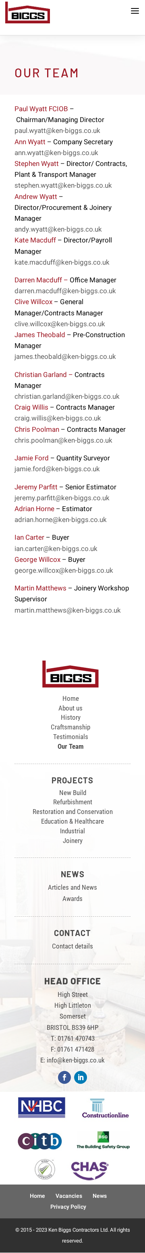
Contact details (72, 946)
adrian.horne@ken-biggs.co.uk (60, 520)
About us (70, 708)
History (71, 717)
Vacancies (69, 1196)
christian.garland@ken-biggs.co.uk (67, 396)
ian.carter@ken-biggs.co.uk (55, 549)
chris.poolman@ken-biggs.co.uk (63, 440)
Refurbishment (72, 802)
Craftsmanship (70, 727)
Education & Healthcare (72, 821)
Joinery (73, 841)
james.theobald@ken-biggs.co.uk (65, 357)
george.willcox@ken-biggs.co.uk (63, 570)
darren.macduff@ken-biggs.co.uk (65, 291)
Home (70, 698)
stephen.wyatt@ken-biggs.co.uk (63, 185)
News (100, 1196)
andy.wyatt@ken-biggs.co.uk (58, 229)
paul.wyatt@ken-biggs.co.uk (57, 131)
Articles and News (72, 887)
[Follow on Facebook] (64, 1077)
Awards (72, 899)
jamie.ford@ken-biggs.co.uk (57, 469)
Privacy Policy (68, 1207)
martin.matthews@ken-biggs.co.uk (67, 610)
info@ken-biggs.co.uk (76, 1060)
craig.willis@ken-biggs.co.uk (57, 418)
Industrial (72, 831)
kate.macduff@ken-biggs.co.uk (62, 262)
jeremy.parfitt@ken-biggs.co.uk (62, 498)
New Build (72, 793)
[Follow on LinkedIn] (80, 1077)
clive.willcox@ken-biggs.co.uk (59, 324)
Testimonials (70, 737)
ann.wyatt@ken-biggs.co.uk (56, 153)
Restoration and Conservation (73, 812)
